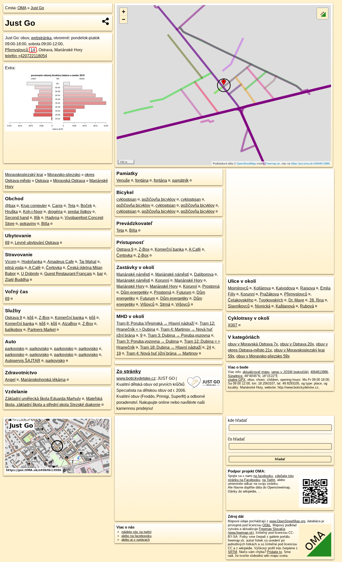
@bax (10, 206)
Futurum (184, 292)
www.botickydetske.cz (135, 378)
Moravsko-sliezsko (63, 174)
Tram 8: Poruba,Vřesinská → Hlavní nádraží (155, 323)
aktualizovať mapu (256, 372)
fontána (141, 180)
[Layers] (322, 13)
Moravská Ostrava (69, 180)
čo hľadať (236, 439)
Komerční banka (69, 318)
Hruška (11, 212)
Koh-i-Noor (33, 212)
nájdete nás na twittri (136, 532)
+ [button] (123, 11)
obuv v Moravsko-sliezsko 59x (263, 356)
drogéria (55, 212)
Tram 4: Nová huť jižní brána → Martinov (162, 353)
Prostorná (211, 286)
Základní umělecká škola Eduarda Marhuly (43, 398)
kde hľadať (237, 420)
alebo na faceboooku (136, 536)
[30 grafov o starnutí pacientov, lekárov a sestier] (57, 130)
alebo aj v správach (135, 540)
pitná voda (14, 268)
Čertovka (54, 268)
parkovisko (14, 348)
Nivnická (262, 306)
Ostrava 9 (13, 318)
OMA (22, 8)
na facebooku (263, 476)
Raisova (307, 288)
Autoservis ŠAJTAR (22, 360)
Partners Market (42, 330)
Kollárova (262, 288)
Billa (45, 224)
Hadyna (52, 218)
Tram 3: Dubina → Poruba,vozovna (179, 335)
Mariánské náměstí (133, 274)
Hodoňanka (32, 262)
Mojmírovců (238, 288)
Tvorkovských (271, 300)
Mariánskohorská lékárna (43, 380)
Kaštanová (285, 306)
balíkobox (13, 330)
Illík (37, 218)
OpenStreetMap (246, 163)
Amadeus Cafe (60, 262)
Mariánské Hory (189, 280)
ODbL (266, 525)
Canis (57, 206)
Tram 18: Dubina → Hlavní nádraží (170, 347)
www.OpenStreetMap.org (287, 521)
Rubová (307, 306)
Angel (10, 380)
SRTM (232, 552)
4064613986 (319, 372)
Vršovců (147, 304)
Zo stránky (128, 371)
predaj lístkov (79, 212)
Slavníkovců (239, 306)
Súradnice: (235, 376)
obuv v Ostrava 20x (297, 344)
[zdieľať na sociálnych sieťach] (105, 21)
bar (100, 274)
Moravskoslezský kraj (24, 174)
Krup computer (34, 206)
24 (209, 347)
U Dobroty (30, 274)
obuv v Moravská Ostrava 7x (253, 344)
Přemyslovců (20, 50)
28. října (316, 300)
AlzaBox (69, 324)
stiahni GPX (236, 380)
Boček (86, 206)
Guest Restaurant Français (68, 274)
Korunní (162, 280)
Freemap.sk (272, 163)
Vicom (10, 262)
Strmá (165, 304)
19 (118, 353)
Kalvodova (285, 288)
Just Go (37, 8)
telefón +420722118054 (26, 56)
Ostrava (42, 180)
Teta (71, 206)
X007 (232, 325)
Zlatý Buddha (17, 280)
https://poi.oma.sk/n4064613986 (310, 163)
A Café (35, 268)
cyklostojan (126, 199)
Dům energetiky (135, 292)
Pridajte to (274, 552)
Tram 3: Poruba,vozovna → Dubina (147, 341)
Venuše (123, 180)
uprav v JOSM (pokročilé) (289, 372)
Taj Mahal (87, 262)
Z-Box (44, 318)
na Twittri (268, 480)
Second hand (17, 218)
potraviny (28, 224)
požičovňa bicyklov (159, 199)
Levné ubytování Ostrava (37, 242)
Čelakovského (240, 300)
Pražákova (269, 294)
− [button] (123, 19)
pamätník (180, 180)
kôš (30, 318)
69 (7, 242)
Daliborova (204, 274)
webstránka (41, 38)
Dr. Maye (296, 300)
